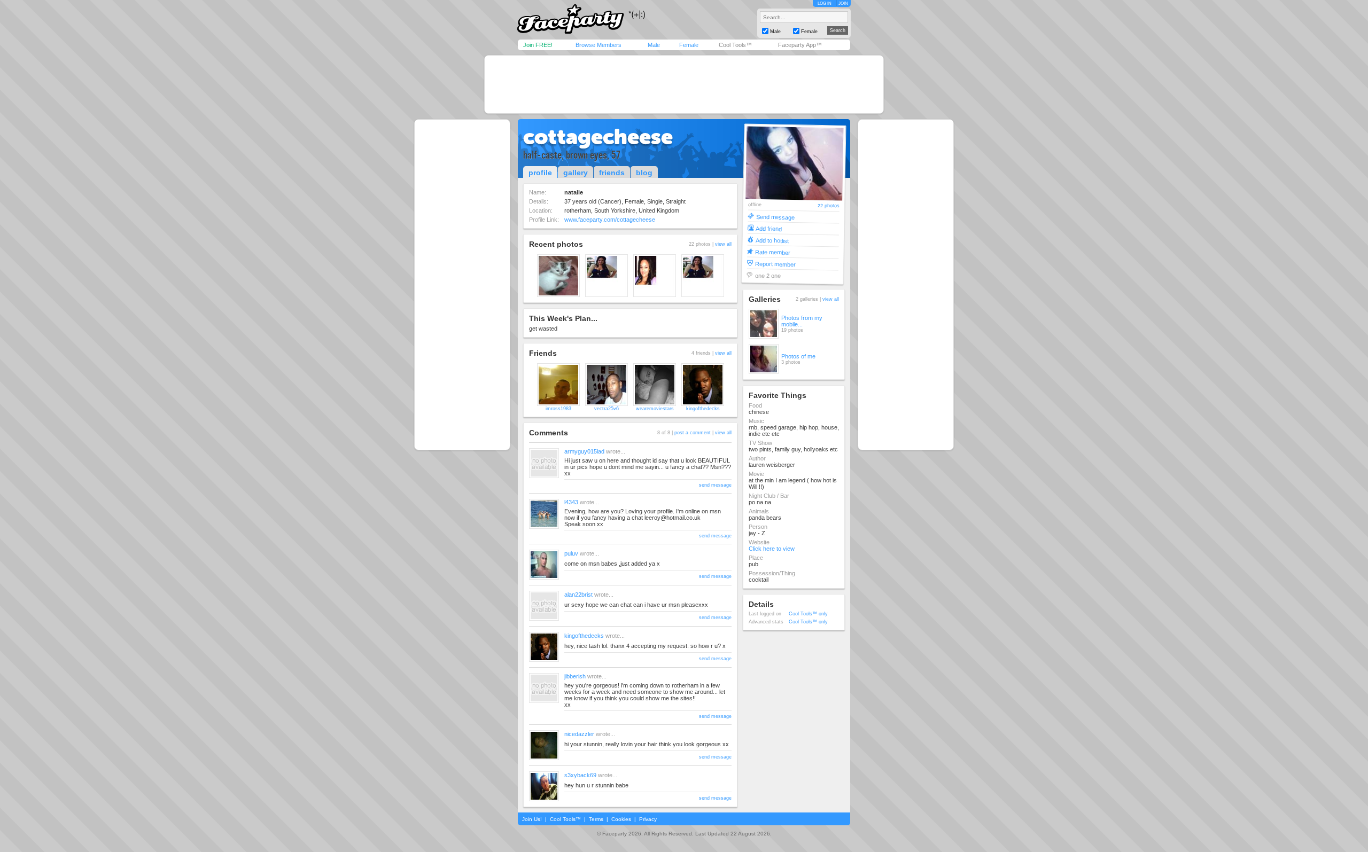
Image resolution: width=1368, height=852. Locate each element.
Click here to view (772, 548)
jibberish (575, 676)
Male (654, 45)
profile (540, 172)
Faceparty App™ (800, 45)
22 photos (829, 206)
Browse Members (598, 45)
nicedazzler (579, 734)
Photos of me (798, 356)
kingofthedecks (703, 408)
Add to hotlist (772, 240)
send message (715, 485)
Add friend (769, 228)
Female (688, 45)
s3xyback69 (580, 775)
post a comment (692, 432)
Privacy (648, 819)
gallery (575, 172)
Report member (775, 263)
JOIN (843, 3)
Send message (775, 216)
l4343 (571, 502)
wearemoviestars (655, 408)
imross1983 (558, 408)
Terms (596, 819)
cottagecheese (598, 136)
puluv (571, 553)
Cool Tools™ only (808, 613)
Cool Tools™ (735, 45)
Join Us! (532, 819)
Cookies (621, 819)
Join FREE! (538, 45)
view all (723, 244)
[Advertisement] (684, 84)
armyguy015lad (584, 451)
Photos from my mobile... (801, 321)
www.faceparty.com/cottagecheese (609, 219)
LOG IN (824, 3)
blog (644, 172)
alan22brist (578, 594)
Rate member (772, 251)
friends (612, 172)
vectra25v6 (606, 408)
